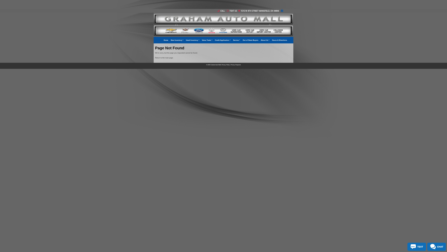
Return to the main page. (164, 58)
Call (222, 11)
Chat (17, 82)
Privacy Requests (236, 64)
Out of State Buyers (250, 40)
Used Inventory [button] (192, 40)
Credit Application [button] (222, 40)
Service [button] (236, 40)
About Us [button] (264, 40)
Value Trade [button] (206, 40)
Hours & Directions (279, 40)
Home (166, 40)
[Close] (30, 71)
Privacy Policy (226, 64)
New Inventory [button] (176, 40)
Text (27, 82)
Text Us (233, 11)
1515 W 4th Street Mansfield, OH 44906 (259, 11)
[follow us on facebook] (282, 11)
